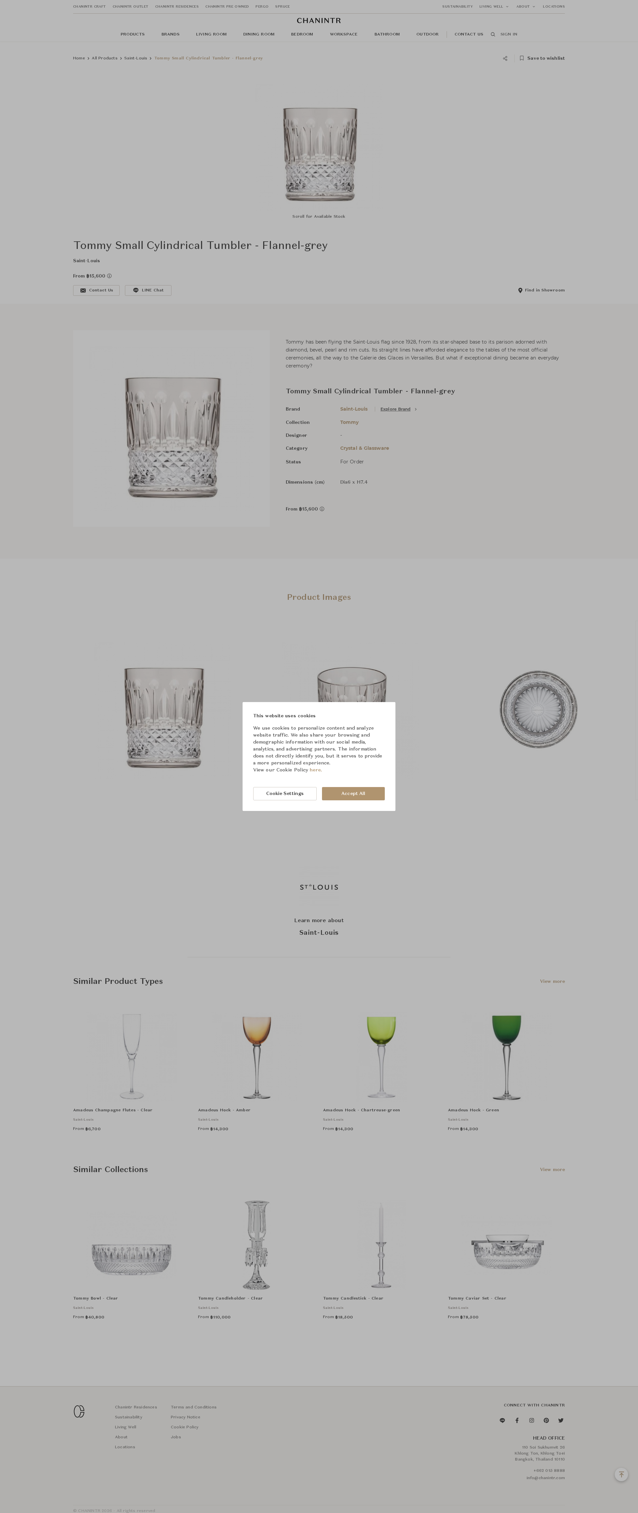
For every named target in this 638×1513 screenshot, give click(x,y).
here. (316, 770)
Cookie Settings (285, 793)
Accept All (353, 793)
